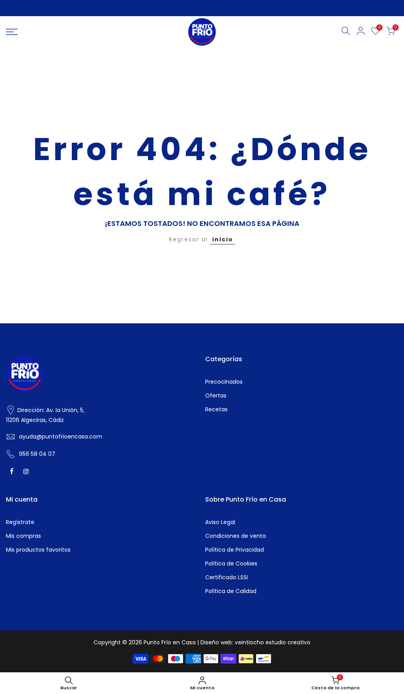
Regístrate (20, 522)
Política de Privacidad (234, 550)
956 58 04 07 (37, 454)
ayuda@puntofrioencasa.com (60, 436)
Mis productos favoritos (38, 550)
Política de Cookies (231, 563)
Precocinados (224, 382)
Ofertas (215, 395)
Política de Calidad (230, 591)
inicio (222, 239)
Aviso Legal (220, 522)
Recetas (216, 409)
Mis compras (23, 536)
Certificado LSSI (226, 577)
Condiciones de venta (235, 536)
